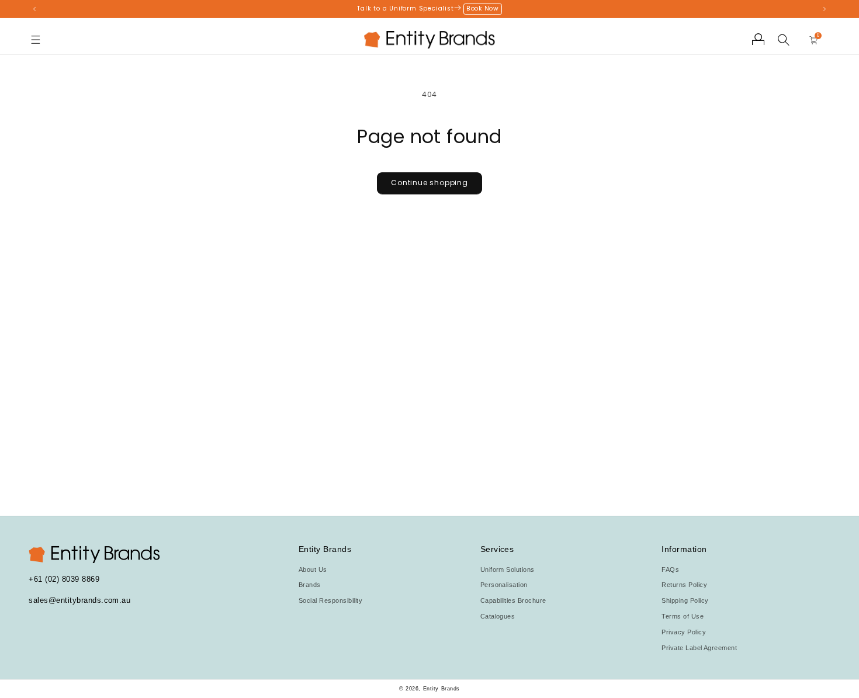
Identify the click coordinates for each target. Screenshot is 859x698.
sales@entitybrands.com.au (79, 600)
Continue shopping (429, 182)
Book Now (482, 8)
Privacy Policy (683, 632)
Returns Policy (684, 584)
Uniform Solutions (507, 569)
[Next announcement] (824, 9)
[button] (36, 40)
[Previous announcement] (34, 9)
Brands (310, 584)
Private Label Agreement (699, 647)
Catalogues (497, 616)
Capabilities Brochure (513, 600)
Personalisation (504, 584)
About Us (313, 569)
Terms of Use (682, 616)
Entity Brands (441, 689)
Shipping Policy (684, 600)
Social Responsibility (330, 600)
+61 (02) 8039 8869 (64, 579)
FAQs (670, 569)
